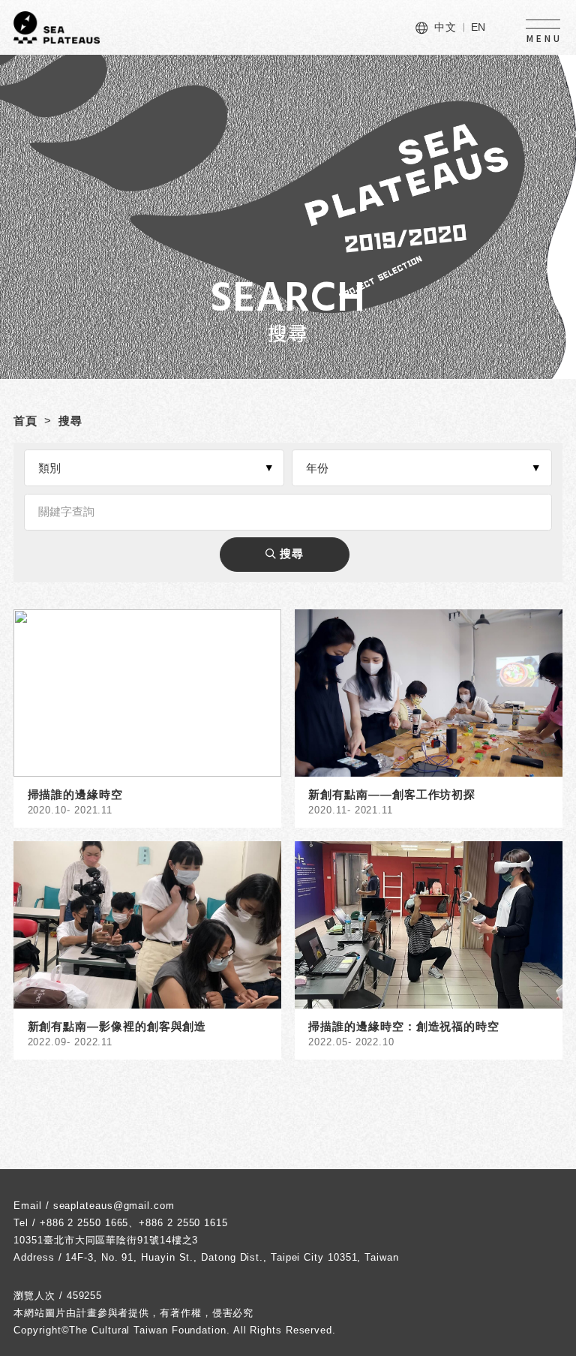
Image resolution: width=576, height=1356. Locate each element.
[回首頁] (56, 27)
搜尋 (70, 421)
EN (479, 27)
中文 (445, 27)
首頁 (26, 421)
